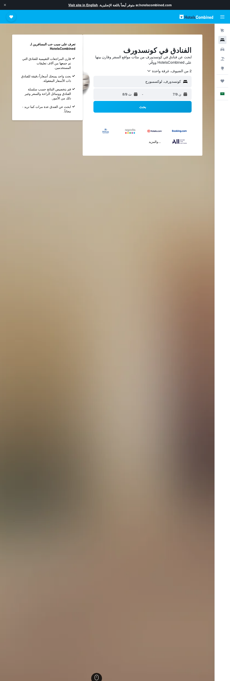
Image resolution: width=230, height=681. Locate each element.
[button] (5, 5)
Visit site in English (83, 5)
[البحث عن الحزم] (222, 58)
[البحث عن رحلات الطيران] (222, 30)
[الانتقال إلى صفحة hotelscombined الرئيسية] (196, 17)
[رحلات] (222, 80)
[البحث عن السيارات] (222, 49)
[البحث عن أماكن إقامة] (222, 39)
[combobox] (169, 71)
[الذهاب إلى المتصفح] (222, 68)
